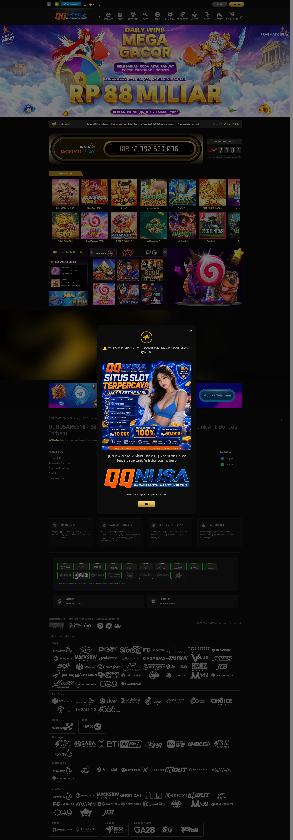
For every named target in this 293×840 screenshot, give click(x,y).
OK (146, 504)
